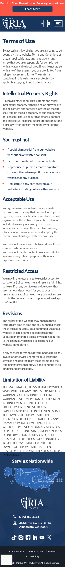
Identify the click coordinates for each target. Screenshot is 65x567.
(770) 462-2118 (29, 516)
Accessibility (32, 556)
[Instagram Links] (21, 537)
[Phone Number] (46, 23)
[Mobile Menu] (58, 23)
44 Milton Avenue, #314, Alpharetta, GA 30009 (35, 525)
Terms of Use (36, 551)
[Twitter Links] (49, 537)
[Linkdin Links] (35, 537)
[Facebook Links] (28, 537)
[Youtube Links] (42, 537)
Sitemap (52, 551)
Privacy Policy (16, 551)
